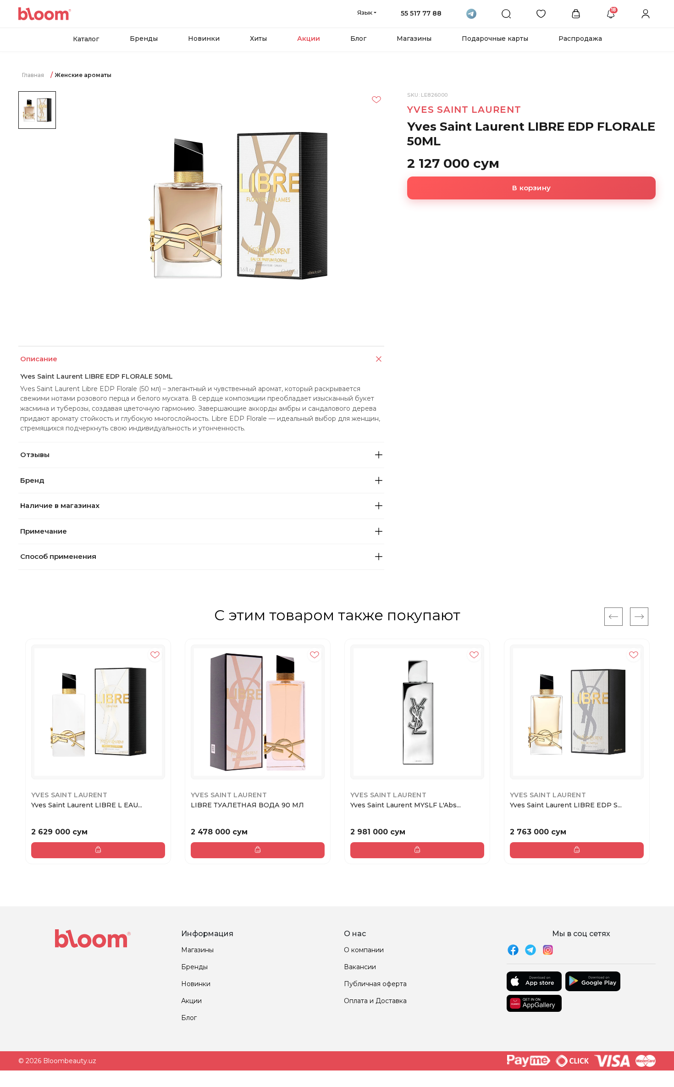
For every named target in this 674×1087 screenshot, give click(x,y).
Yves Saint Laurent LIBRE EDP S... (566, 805)
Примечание (43, 531)
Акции (308, 38)
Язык (364, 12)
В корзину (531, 187)
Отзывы (35, 454)
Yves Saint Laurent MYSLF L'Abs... (405, 805)
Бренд (32, 480)
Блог (358, 38)
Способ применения (58, 556)
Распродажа (580, 38)
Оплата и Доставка (375, 1001)
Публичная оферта (375, 984)
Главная (33, 75)
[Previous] (613, 616)
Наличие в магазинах (59, 505)
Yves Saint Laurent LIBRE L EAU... (86, 805)
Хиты (258, 38)
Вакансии (360, 967)
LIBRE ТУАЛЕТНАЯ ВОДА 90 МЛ (247, 805)
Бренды (144, 38)
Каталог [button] (86, 39)
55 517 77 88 (421, 13)
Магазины (414, 38)
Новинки (204, 38)
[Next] (639, 616)
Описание (38, 358)
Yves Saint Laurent (464, 109)
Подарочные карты (495, 38)
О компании (364, 950)
